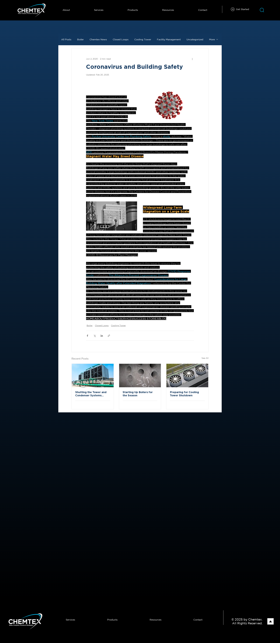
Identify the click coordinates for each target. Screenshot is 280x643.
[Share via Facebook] (87, 335)
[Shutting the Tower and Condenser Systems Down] (93, 375)
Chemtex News (98, 39)
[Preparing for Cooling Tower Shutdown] (187, 375)
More (212, 39)
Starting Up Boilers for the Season (138, 394)
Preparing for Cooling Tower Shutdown (184, 394)
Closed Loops (120, 39)
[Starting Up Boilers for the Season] (140, 375)
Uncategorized (195, 39)
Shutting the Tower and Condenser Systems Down (90, 394)
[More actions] (192, 59)
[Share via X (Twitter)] (94, 335)
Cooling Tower (142, 39)
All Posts (66, 39)
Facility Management (169, 39)
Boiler (80, 39)
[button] (168, 10)
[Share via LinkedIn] (101, 335)
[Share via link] (108, 335)
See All (205, 358)
